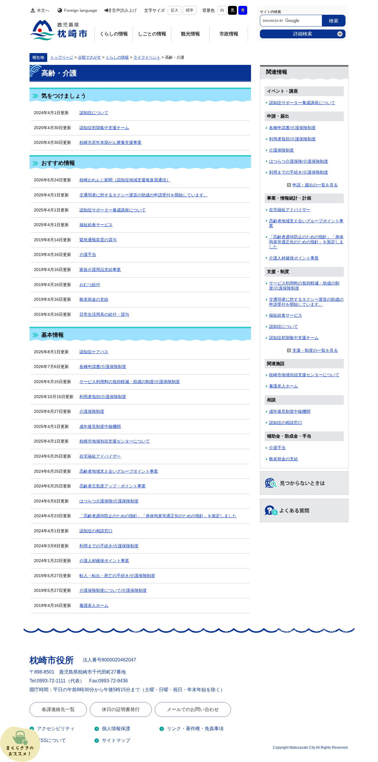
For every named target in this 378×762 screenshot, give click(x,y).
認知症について (93, 112)
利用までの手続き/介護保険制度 (109, 545)
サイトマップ (116, 740)
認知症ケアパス (93, 351)
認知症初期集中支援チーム (104, 127)
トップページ (61, 57)
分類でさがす (89, 57)
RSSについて (51, 740)
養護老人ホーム (93, 605)
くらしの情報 (114, 33)
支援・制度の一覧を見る (315, 350)
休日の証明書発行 (121, 709)
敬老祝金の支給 (93, 299)
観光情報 (190, 33)
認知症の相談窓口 (96, 530)
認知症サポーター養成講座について (112, 210)
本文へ (43, 10)
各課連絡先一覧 (58, 709)
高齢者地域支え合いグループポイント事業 (118, 471)
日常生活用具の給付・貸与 (104, 314)
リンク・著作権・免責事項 (195, 728)
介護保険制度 (91, 411)
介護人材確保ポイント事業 (104, 560)
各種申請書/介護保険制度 (102, 366)
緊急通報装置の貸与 (98, 239)
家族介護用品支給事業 (100, 269)
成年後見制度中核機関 (100, 426)
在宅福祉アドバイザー (100, 456)
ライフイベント (146, 57)
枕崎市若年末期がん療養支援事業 (110, 142)
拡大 (174, 10)
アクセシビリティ (56, 728)
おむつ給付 (89, 284)
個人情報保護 (116, 728)
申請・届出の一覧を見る (315, 185)
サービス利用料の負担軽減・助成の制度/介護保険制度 (129, 381)
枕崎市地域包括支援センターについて (114, 441)
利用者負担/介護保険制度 (102, 396)
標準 (189, 10)
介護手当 (87, 254)
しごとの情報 (152, 33)
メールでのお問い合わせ (193, 709)
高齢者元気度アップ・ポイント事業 (112, 486)
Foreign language (80, 10)
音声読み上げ (124, 10)
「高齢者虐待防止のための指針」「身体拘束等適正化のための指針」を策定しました (158, 515)
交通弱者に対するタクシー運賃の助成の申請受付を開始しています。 (143, 195)
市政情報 (228, 33)
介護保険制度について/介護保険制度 (113, 590)
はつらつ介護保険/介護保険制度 (109, 501)
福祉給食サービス (96, 224)
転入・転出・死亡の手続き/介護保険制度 (117, 575)
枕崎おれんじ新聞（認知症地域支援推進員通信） (124, 180)
